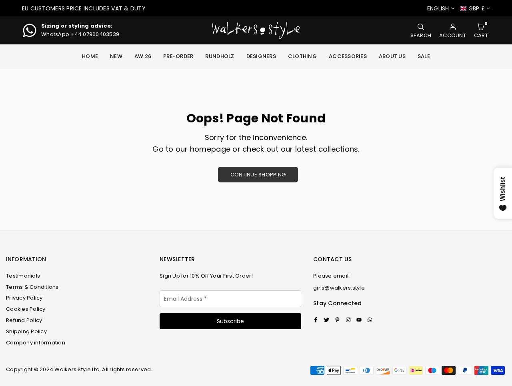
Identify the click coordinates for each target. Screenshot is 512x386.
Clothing (302, 56)
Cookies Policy (26, 309)
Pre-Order (178, 56)
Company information (35, 342)
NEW (116, 56)
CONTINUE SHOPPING (258, 174)
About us (392, 56)
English (438, 8)
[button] (481, 30)
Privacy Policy (24, 298)
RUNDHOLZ (219, 56)
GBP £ (476, 8)
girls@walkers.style (339, 288)
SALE (424, 56)
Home (90, 56)
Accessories (348, 56)
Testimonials (23, 276)
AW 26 (142, 56)
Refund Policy (24, 320)
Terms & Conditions (32, 287)
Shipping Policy (26, 331)
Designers (261, 56)
